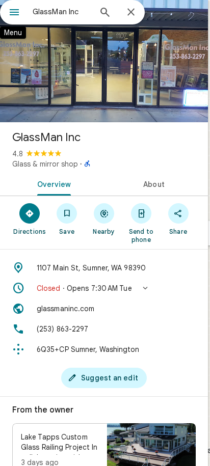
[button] (104, 288)
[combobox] (62, 12)
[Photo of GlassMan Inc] (104, 61)
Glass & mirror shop (45, 164)
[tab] (52, 183)
